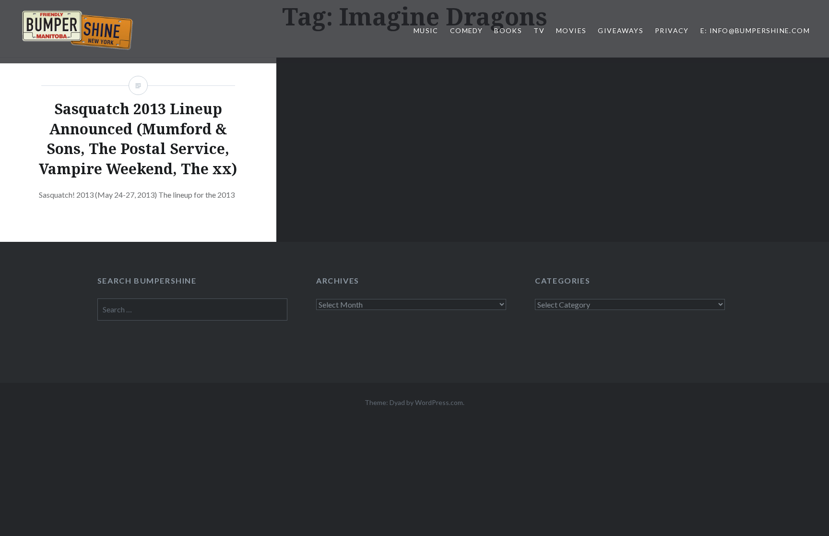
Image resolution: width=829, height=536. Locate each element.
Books (508, 30)
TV (539, 30)
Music (426, 30)
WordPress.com (439, 402)
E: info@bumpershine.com (755, 30)
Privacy (672, 30)
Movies (571, 30)
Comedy (466, 30)
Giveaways (620, 30)
